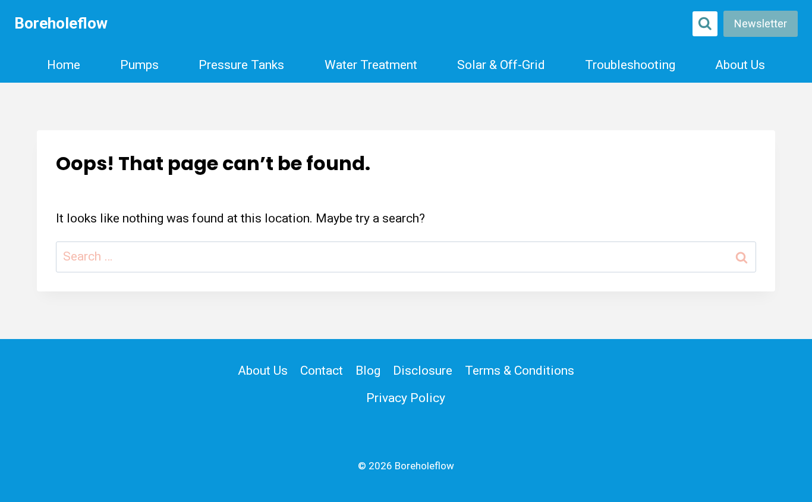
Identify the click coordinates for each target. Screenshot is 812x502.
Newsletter (760, 23)
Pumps (139, 65)
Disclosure (422, 370)
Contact (321, 370)
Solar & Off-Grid (501, 65)
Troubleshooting (630, 65)
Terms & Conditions (519, 370)
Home (63, 65)
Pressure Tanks (241, 65)
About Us (740, 65)
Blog (367, 370)
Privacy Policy (405, 398)
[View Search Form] (705, 23)
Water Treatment (371, 65)
